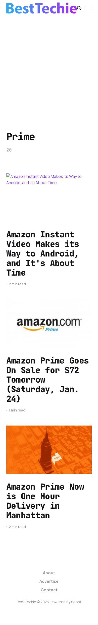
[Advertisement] (49, 68)
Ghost (76, 601)
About (49, 573)
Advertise (49, 581)
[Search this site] (79, 8)
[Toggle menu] (88, 8)
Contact (49, 590)
